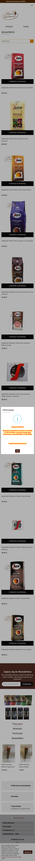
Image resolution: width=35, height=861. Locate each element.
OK (17, 451)
